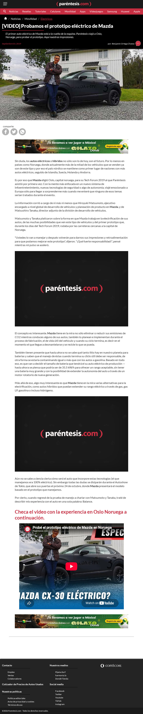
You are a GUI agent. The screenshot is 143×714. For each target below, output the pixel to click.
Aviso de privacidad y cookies (21, 701)
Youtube (59, 697)
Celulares (55, 11)
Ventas (11, 675)
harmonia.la (60, 675)
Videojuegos (96, 11)
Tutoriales (40, 11)
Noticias (13, 11)
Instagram (60, 704)
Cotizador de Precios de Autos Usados (22, 684)
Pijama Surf (60, 672)
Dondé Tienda (61, 678)
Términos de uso (15, 705)
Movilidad (70, 11)
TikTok (58, 701)
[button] (5, 11)
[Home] (5, 18)
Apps (82, 11)
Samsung (112, 11)
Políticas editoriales (16, 698)
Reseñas (26, 11)
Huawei (125, 11)
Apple (137, 11)
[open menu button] (5, 4)
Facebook (59, 691)
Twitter (58, 694)
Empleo (11, 672)
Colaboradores (14, 678)
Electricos (46, 18)
